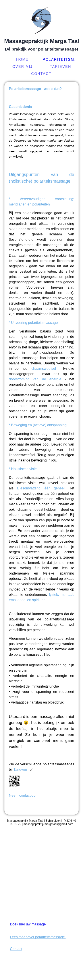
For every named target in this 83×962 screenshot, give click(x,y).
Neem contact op (22, 795)
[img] (41, 18)
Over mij (22, 66)
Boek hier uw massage (28, 924)
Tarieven (60, 66)
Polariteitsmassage (61, 59)
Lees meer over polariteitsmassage (38, 937)
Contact (41, 74)
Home (22, 59)
